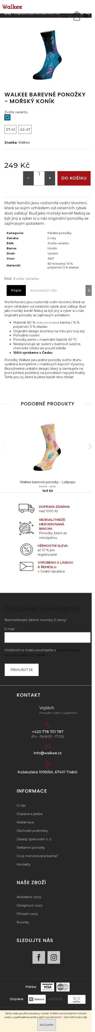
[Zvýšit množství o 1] (49, 178)
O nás (21, 805)
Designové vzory (30, 905)
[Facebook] (38, 957)
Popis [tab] (16, 290)
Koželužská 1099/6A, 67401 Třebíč (47, 772)
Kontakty (24, 864)
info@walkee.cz (48, 753)
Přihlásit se (21, 670)
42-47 (25, 129)
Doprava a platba (29, 814)
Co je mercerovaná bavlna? (37, 856)
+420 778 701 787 (47, 732)
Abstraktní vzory (29, 897)
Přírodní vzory (27, 914)
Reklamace (25, 822)
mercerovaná (47, 322)
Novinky (23, 922)
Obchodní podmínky (32, 831)
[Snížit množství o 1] (28, 178)
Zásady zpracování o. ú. (34, 839)
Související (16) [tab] (43, 290)
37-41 (10, 129)
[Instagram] (54, 957)
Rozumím (46, 1024)
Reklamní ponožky (31, 848)
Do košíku (74, 178)
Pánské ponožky (59, 233)
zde (84, 1017)
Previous (5, 446)
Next (90, 446)
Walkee (24, 143)
